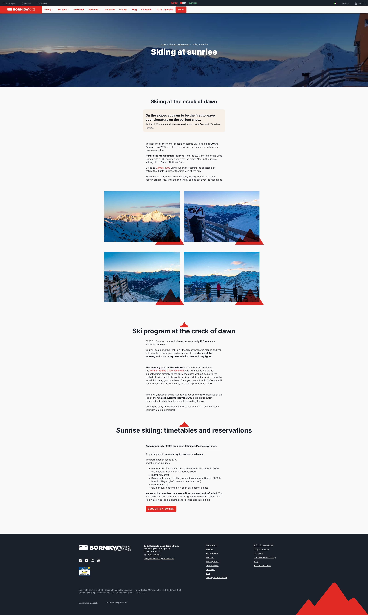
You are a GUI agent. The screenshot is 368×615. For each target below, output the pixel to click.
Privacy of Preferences (216, 578)
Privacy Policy (212, 562)
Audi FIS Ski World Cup (265, 558)
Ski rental (78, 9)
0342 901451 (153, 554)
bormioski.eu (168, 558)
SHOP (181, 9)
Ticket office (42, 3)
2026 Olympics (164, 9)
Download (210, 570)
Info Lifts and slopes (263, 546)
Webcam (345, 3)
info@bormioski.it (152, 558)
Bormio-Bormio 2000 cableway (167, 370)
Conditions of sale (262, 566)
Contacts (146, 9)
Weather (27, 3)
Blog (134, 9)
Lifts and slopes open (179, 44)
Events (123, 9)
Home (163, 44)
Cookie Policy (212, 566)
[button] (161, 509)
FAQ (208, 574)
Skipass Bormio (261, 550)
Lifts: (361, 3)
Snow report (11, 3)
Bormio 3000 (163, 167)
